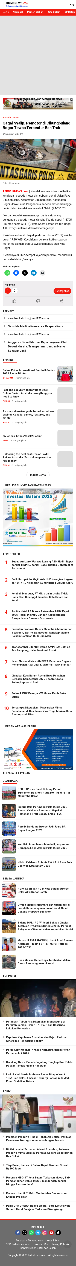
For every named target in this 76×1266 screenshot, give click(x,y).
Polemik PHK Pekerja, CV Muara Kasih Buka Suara (38, 695)
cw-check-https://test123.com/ (28, 318)
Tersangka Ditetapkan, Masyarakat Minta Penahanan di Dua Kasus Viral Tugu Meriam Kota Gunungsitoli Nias (41, 711)
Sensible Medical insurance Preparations (35, 326)
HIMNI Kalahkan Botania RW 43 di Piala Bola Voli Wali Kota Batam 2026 (45, 864)
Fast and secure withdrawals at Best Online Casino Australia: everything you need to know (27, 393)
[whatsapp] (31, 1232)
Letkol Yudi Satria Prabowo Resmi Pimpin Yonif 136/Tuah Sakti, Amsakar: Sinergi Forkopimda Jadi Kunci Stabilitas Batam (37, 1078)
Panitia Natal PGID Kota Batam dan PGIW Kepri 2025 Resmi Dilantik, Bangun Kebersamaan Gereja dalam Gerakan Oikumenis (40, 615)
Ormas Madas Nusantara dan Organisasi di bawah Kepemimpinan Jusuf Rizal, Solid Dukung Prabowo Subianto (44, 908)
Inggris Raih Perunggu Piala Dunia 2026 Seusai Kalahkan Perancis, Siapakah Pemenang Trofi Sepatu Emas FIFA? (42, 810)
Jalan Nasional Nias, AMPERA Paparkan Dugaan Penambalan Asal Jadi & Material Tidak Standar (41, 663)
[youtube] (51, 1232)
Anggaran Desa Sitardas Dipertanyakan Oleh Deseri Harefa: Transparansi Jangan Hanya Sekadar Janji (37, 346)
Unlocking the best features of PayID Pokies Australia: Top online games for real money (27, 457)
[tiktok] (58, 1232)
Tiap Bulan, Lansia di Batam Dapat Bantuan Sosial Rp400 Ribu (37, 1167)
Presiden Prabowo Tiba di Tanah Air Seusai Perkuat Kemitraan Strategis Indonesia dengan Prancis (38, 1138)
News (16, 117)
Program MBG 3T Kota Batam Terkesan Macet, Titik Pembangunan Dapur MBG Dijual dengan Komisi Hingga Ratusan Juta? (38, 1181)
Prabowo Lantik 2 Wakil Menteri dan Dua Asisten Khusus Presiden (36, 1195)
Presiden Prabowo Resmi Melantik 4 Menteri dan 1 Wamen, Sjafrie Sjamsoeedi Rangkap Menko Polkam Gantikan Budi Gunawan (41, 633)
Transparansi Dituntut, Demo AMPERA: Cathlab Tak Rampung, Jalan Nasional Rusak (40, 648)
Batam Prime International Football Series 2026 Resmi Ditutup (29, 372)
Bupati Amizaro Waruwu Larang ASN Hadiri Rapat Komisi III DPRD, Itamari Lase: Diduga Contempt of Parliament (42, 565)
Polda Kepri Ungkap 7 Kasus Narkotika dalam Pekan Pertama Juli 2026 (38, 1051)
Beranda (7, 117)
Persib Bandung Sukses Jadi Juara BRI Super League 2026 (42, 828)
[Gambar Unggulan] (38, 159)
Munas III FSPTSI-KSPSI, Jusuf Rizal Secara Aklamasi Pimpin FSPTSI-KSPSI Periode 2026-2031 (45, 944)
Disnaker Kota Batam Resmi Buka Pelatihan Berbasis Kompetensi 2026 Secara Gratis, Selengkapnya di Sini (38, 679)
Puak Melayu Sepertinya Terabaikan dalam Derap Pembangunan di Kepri (44, 962)
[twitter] (24, 1232)
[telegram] (38, 1232)
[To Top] (68, 1244)
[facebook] (18, 1232)
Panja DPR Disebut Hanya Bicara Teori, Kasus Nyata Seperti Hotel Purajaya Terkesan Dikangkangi (38, 1207)
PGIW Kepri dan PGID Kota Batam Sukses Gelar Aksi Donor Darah (43, 890)
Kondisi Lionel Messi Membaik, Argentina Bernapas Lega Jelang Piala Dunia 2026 (43, 846)
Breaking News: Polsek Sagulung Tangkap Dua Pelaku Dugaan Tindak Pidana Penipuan (39, 1064)
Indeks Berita (38, 475)
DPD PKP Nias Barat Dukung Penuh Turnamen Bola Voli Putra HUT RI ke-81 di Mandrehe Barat (44, 793)
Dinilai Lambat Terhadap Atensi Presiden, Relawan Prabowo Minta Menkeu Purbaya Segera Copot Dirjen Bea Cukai (39, 1153)
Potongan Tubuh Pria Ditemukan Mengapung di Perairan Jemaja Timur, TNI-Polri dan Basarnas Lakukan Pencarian (35, 1025)
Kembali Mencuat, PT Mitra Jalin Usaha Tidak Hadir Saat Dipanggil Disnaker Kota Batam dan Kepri (39, 597)
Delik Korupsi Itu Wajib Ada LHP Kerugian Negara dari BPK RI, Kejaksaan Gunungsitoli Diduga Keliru (42, 581)
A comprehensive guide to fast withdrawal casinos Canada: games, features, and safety (29, 415)
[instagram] (44, 1232)
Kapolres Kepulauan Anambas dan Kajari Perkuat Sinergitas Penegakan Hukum (36, 1039)
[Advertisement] (38, 55)
